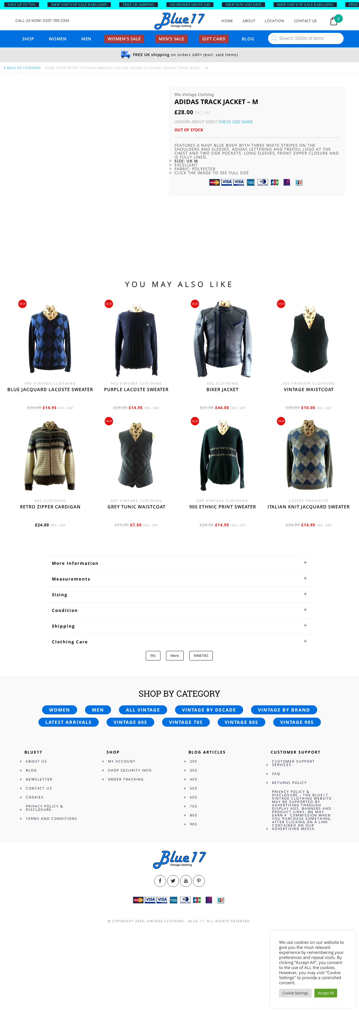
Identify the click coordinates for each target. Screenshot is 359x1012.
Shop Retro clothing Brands (84, 67)
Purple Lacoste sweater (136, 389)
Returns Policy (289, 782)
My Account (122, 761)
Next (157, 148)
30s (193, 770)
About (249, 21)
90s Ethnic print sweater (222, 507)
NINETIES (201, 655)
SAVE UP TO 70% (21, 5)
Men (86, 39)
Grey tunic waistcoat (136, 507)
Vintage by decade (209, 710)
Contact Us (305, 21)
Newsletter (39, 779)
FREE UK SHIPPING (138, 5)
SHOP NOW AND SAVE (243, 5)
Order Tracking (126, 779)
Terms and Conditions (51, 818)
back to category (23, 67)
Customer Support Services (293, 763)
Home (227, 21)
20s (193, 761)
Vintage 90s (297, 722)
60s (193, 797)
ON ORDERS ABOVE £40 (190, 5)
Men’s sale (171, 39)
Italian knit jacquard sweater (309, 507)
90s (153, 655)
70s (193, 806)
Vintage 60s (130, 722)
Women (58, 39)
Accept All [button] (326, 992)
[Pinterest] (199, 881)
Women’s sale (124, 39)
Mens (175, 655)
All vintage (143, 710)
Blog (248, 39)
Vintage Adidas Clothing (138, 67)
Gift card (214, 39)
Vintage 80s (241, 722)
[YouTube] (186, 881)
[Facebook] (160, 881)
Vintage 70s (186, 722)
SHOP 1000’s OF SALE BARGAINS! (79, 5)
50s (193, 788)
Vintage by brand (284, 710)
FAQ (276, 773)
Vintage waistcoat (309, 389)
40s (193, 779)
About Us (36, 761)
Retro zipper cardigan (50, 507)
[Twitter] (173, 881)
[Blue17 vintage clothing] (179, 21)
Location (274, 21)
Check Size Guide (235, 121)
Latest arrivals (68, 722)
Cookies (35, 797)
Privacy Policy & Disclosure (44, 808)
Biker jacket (222, 389)
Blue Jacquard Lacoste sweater (50, 389)
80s (193, 815)
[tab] (179, 563)
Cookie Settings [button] (295, 992)
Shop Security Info (130, 770)
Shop (28, 39)
